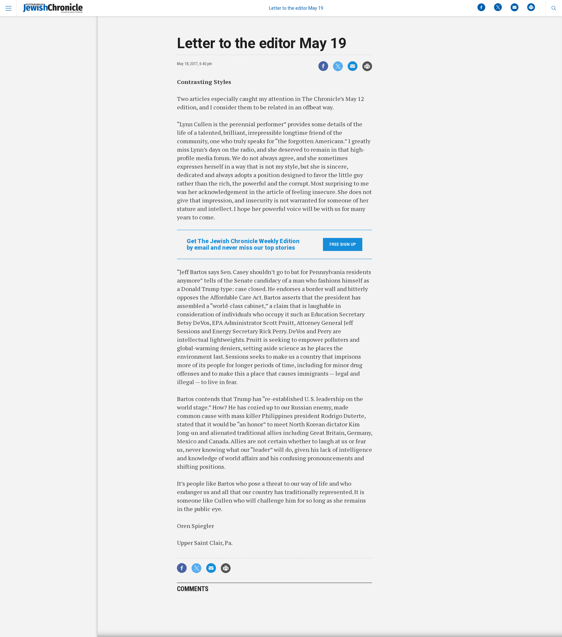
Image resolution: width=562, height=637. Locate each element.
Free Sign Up (342, 244)
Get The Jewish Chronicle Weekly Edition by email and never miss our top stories (243, 244)
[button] (553, 8)
